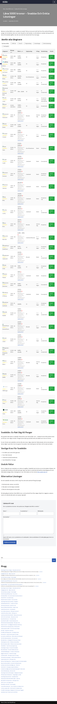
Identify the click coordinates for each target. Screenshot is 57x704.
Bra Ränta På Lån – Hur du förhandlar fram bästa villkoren (11, 584)
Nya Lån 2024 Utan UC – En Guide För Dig (8, 618)
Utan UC (20, 43)
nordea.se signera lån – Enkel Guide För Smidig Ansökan (11, 688)
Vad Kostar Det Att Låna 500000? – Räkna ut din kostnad (11, 615)
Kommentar (6, 517)
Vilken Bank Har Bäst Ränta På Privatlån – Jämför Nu (10, 678)
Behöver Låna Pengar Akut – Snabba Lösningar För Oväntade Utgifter (14, 661)
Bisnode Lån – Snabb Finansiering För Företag (9, 634)
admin (5, 21)
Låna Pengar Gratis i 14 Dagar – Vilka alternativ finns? (11, 570)
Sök (2, 557)
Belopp (12, 50)
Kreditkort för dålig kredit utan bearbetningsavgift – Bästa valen (13, 668)
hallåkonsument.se (20, 140)
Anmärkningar (37, 43)
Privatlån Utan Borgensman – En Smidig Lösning (10, 632)
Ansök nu (51, 57)
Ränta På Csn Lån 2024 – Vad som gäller (8, 684)
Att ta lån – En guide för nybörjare (7, 630)
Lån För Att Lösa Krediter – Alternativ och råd (9, 616)
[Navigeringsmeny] (54, 2)
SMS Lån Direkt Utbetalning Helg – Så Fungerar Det (10, 622)
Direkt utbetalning (47, 43)
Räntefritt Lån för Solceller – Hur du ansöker (9, 599)
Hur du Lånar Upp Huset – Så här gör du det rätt (9, 611)
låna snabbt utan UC (42, 472)
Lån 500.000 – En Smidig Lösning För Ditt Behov (9, 667)
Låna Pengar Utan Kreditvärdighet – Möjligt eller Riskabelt (12, 672)
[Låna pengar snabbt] (5, 2)
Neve (2, 702)
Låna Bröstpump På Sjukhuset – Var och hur (9, 580)
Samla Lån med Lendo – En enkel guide (8, 609)
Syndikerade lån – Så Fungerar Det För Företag (9, 655)
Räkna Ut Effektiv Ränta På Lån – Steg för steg (9, 607)
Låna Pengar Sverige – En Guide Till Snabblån (9, 647)
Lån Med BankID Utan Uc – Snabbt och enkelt (9, 603)
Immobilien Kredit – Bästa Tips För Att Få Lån (9, 692)
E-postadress (24, 511)
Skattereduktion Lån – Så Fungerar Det (8, 659)
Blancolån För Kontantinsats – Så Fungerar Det (10, 680)
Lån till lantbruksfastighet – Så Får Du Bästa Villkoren (11, 657)
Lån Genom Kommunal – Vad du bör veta (8, 605)
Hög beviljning (28, 43)
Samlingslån (6, 46)
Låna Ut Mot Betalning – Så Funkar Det (8, 670)
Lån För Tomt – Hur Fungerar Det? (7, 682)
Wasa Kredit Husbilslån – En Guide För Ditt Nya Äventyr (11, 663)
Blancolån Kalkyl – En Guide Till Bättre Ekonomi (9, 649)
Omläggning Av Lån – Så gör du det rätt (8, 573)
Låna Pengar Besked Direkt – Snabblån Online (9, 676)
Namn (5, 511)
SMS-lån (14, 43)
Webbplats (40, 511)
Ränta (19, 51)
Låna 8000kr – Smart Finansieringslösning (9, 645)
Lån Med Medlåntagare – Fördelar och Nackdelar (10, 651)
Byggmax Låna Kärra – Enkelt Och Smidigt (8, 653)
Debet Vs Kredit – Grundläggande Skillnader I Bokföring (11, 624)
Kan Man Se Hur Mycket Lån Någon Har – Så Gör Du (10, 665)
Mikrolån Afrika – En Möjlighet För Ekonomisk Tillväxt (10, 640)
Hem (4, 8)
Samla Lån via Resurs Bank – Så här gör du (9, 613)
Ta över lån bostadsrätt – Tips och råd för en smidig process (12, 686)
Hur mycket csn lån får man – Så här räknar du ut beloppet (11, 636)
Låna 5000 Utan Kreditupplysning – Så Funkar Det (10, 626)
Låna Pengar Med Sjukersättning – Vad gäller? (9, 601)
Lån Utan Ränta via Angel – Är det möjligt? (8, 577)
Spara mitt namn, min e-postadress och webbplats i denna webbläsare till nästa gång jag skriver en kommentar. (28, 538)
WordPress (12, 702)
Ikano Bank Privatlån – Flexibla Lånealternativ (9, 620)
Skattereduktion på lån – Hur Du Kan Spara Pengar (10, 628)
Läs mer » (41, 571)
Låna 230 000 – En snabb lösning (7, 597)
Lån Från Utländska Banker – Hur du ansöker (9, 638)
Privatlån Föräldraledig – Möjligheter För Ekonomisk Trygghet (12, 690)
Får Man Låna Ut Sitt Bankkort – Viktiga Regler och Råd (11, 674)
